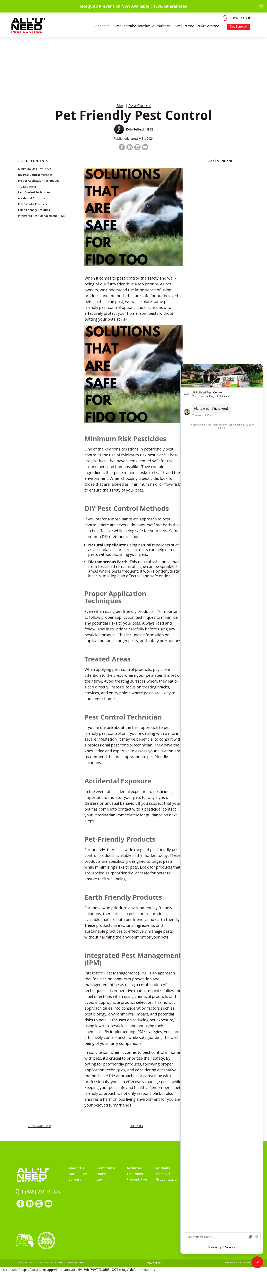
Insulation (162, 26)
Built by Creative (238, 1262)
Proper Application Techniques (38, 180)
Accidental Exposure (31, 198)
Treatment (135, 1173)
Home (101, 1173)
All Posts (136, 1126)
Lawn (100, 1179)
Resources (183, 26)
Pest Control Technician (34, 192)
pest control (128, 278)
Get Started (238, 26)
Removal (163, 1173)
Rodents (163, 1168)
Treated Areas (27, 186)
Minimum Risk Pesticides (34, 169)
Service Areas (206, 26)
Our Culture (77, 1173)
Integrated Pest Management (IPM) (41, 216)
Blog (120, 105)
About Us (102, 26)
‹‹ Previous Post (39, 1126)
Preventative (137, 1179)
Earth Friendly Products (34, 210)
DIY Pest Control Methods (35, 175)
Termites (144, 26)
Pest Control (123, 26)
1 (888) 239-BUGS (240, 18)
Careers (74, 1179)
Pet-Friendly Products (32, 204)
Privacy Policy (155, 1263)
